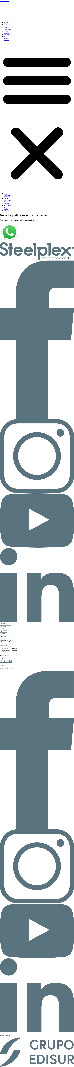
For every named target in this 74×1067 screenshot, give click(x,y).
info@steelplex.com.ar (7, 668)
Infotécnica (6, 37)
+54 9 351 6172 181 (6, 662)
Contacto (6, 40)
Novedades (7, 34)
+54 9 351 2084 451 (6, 660)
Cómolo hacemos (7, 28)
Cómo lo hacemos (5, 625)
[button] (37, 116)
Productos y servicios (6, 623)
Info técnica (3, 632)
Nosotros (6, 33)
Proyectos (7, 31)
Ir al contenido (4, 1)
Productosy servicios (7, 25)
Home (6, 22)
